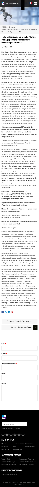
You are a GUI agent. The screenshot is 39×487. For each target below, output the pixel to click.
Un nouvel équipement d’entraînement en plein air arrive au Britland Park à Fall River (15, 327)
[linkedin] (7, 434)
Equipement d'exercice (27, 459)
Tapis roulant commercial (28, 462)
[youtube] (15, 434)
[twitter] (11, 434)
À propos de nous (18, 444)
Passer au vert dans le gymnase (23, 321)
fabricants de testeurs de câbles (9, 474)
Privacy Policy (17, 449)
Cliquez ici (17, 428)
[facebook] (3, 434)
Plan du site (5, 449)
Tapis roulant (6, 459)
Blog (14, 446)
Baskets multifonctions (9, 464)
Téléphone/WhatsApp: (9, 363)
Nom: (4, 344)
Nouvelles (5, 446)
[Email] (24, 424)
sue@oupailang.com (19, 484)
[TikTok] (23, 434)
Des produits (29, 444)
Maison (5, 27)
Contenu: (5, 383)
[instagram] (19, 434)
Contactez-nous (30, 446)
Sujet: (4, 373)
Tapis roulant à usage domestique (8, 462)
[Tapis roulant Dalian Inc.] (12, 416)
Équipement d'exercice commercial (27, 465)
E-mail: (4, 354)
